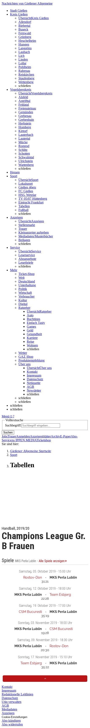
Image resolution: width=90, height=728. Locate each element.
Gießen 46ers (27, 187)
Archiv (55, 436)
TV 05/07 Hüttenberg (32, 198)
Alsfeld (23, 97)
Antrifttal (24, 101)
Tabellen (24, 206)
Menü (5, 416)
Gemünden (25, 112)
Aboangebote (27, 259)
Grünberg (24, 37)
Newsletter (34, 390)
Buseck (23, 29)
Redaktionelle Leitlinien (17, 694)
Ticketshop (43, 440)
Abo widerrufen (12, 724)
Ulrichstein (25, 161)
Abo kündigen (11, 720)
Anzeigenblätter (40, 436)
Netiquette (33, 383)
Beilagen (24, 240)
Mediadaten (9, 709)
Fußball (23, 210)
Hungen (23, 44)
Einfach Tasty (36, 323)
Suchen (8, 432)
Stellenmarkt (26, 225)
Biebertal (24, 25)
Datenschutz (35, 379)
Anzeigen (8, 713)
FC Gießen (25, 191)
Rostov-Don (32, 577)
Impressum (34, 375)
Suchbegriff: (13, 425)
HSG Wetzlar (27, 195)
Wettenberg (25, 82)
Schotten (24, 153)
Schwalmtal (26, 157)
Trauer (22, 228)
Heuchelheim (27, 40)
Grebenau (24, 116)
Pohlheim (24, 67)
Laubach (24, 52)
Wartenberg (26, 165)
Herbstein (24, 123)
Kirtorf (22, 131)
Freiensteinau (27, 108)
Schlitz (22, 149)
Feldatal (23, 104)
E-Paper (65, 436)
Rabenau (24, 71)
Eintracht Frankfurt (31, 202)
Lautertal (24, 138)
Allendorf (24, 22)
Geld (30, 330)
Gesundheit (34, 334)
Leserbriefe (25, 262)
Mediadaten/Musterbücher (35, 236)
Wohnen (32, 345)
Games (31, 326)
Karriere (32, 338)
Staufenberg (26, 78)
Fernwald (24, 33)
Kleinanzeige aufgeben (33, 232)
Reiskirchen (26, 74)
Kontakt (32, 371)
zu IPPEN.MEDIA (24, 440)
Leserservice (26, 255)
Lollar (22, 63)
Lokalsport (25, 183)
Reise (30, 341)
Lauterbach (25, 134)
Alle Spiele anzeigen (52, 561)
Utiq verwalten (11, 702)
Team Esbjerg (60, 595)
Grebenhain (26, 119)
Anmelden (23, 436)
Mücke (23, 142)
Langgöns (25, 48)
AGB (30, 386)
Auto (30, 315)
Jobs (5, 436)
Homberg (24, 127)
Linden (23, 59)
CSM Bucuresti (30, 612)
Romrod (23, 146)
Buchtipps (33, 319)
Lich (21, 55)
